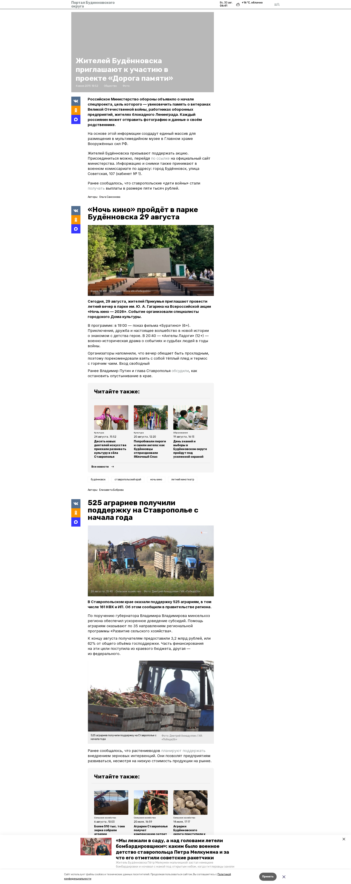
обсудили (180, 371)
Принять (268, 876)
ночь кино (156, 479)
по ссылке (160, 158)
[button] (96, 846)
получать (96, 188)
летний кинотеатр (182, 479)
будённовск (98, 479)
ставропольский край (128, 479)
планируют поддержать (183, 750)
